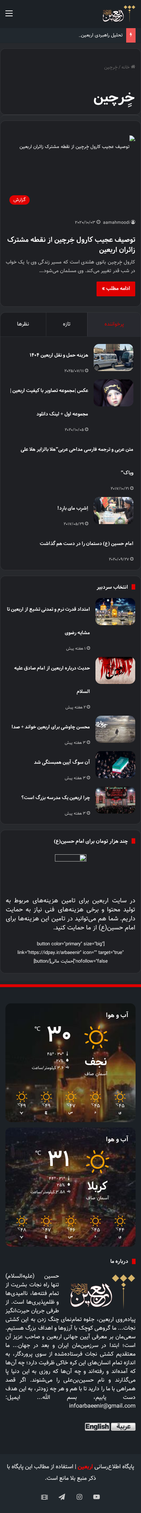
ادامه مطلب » (116, 289)
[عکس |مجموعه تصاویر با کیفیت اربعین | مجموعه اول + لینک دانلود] (113, 392)
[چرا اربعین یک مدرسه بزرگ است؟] (115, 800)
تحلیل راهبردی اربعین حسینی (94, 35)
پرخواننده (114, 324)
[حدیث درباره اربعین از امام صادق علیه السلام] (115, 670)
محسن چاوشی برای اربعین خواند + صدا (51, 726)
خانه (126, 67)
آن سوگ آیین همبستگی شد (62, 762)
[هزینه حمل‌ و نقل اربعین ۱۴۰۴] (113, 357)
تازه (66, 324)
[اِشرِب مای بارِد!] (113, 510)
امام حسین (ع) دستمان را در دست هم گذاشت (86, 543)
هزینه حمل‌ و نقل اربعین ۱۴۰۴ (59, 355)
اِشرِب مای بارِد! (72, 508)
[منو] (9, 17)
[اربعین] (118, 14)
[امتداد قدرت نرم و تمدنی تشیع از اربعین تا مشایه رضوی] (115, 611)
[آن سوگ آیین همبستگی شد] (115, 764)
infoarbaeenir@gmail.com (102, 1406)
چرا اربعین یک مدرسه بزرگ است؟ (55, 797)
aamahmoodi (116, 222)
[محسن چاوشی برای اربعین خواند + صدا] (115, 729)
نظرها (23, 324)
